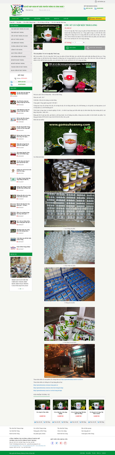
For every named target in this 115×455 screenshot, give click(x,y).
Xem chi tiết (39, 422)
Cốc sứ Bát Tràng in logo (29, 22)
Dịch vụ (56, 18)
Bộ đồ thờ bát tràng (18, 63)
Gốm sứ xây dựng (16, 49)
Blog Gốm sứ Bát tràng (18, 70)
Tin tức (47, 18)
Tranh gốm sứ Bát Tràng (19, 67)
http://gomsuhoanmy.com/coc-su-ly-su (72, 379)
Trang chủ (15, 18)
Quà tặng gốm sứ (16, 53)
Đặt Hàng (47, 422)
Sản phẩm (37, 18)
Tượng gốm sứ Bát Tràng (19, 46)
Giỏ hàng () (101, 1)
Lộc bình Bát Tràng (17, 42)
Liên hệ (66, 18)
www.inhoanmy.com (40, 445)
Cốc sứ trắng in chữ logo (43, 22)
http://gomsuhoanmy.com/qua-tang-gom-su (46, 385)
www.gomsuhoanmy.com (15, 445)
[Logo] (17, 10)
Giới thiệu (26, 18)
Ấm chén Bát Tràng (17, 32)
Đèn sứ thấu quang (17, 39)
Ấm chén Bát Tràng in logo (20, 29)
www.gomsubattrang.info (29, 445)
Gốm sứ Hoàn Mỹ (30, 453)
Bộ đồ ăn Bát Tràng (17, 60)
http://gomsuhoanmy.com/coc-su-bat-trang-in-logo (48, 390)
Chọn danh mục (29, 10)
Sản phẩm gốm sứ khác (18, 56)
